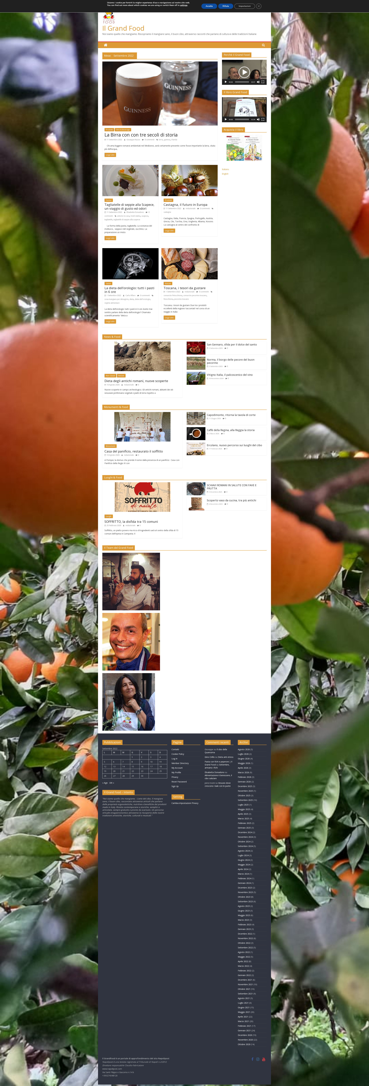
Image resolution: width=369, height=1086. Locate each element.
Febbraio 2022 (244, 970)
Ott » (111, 782)
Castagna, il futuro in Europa (185, 204)
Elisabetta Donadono (135, 212)
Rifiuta (226, 6)
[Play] (225, 82)
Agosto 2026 (244, 749)
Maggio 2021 (244, 1012)
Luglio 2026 (243, 754)
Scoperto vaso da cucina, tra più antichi (231, 500)
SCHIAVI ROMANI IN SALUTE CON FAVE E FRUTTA (231, 486)
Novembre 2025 (245, 790)
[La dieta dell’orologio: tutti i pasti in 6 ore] (130, 249)
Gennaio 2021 (244, 1030)
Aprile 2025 (243, 814)
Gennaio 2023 (244, 929)
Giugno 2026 (244, 758)
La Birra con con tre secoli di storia (141, 135)
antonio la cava (123, 216)
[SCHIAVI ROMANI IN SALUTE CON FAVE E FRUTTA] (196, 484)
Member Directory (180, 763)
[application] (244, 72)
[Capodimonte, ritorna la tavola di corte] (196, 413)
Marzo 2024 (243, 873)
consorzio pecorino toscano (195, 295)
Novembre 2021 (245, 984)
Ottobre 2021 (244, 989)
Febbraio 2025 (244, 823)
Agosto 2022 (244, 952)
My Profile (176, 772)
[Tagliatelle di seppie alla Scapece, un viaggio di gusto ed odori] (130, 166)
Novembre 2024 (245, 837)
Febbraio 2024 (244, 878)
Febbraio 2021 (244, 1026)
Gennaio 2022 (244, 975)
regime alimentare (112, 303)
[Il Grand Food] (105, 45)
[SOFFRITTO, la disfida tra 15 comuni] (142, 484)
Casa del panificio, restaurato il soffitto (134, 451)
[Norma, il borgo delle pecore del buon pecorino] (196, 358)
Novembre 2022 (245, 938)
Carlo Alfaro (131, 295)
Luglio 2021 (243, 1002)
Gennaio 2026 (244, 781)
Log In (174, 758)
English (225, 173)
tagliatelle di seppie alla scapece (127, 219)
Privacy (175, 777)
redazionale (191, 208)
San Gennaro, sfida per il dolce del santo (232, 344)
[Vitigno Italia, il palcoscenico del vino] (196, 373)
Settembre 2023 (245, 901)
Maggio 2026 (244, 763)
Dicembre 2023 (245, 887)
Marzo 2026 (243, 772)
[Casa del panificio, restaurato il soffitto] (142, 413)
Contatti (175, 749)
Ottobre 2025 (244, 795)
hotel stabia (135, 216)
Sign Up (175, 786)
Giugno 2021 (244, 1007)
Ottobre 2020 (244, 1044)
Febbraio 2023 (244, 924)
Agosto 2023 (244, 906)
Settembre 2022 (245, 947)
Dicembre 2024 (245, 832)
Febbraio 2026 (244, 777)
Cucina (108, 200)
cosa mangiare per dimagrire (116, 299)
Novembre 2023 (245, 892)
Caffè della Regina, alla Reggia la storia (231, 430)
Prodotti (109, 129)
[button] (244, 72)
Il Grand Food (123, 28)
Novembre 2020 (245, 1039)
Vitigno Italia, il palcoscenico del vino (230, 374)
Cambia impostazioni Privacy (185, 803)
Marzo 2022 (243, 966)
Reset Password (179, 781)
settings (183, 5)
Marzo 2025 (243, 818)
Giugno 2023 (244, 910)
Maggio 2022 (244, 956)
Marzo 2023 (243, 920)
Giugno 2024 (244, 860)
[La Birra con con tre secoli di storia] (160, 63)
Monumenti (110, 446)
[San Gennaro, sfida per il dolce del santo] (196, 343)
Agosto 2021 (244, 998)
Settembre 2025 (245, 800)
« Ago (105, 782)
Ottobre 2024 (244, 841)
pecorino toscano (181, 299)
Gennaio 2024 (244, 883)
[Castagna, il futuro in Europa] (189, 166)
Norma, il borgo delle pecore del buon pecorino (230, 361)
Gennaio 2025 (244, 827)
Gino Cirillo (210, 757)
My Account (177, 767)
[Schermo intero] (262, 82)
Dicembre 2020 (245, 1035)
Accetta (209, 6)
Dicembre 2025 (245, 786)
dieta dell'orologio (142, 299)
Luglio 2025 (243, 804)
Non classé (110, 375)
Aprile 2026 (243, 767)
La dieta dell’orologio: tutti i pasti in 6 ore (129, 290)
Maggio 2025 (244, 809)
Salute (108, 283)
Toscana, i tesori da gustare (185, 288)
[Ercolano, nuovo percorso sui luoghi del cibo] (196, 444)
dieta (132, 299)
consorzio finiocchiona (173, 295)
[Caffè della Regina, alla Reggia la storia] (196, 428)
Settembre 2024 (245, 846)
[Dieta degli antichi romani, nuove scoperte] (142, 343)
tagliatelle (108, 219)
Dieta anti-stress (225, 757)
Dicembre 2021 (245, 979)
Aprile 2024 (243, 869)
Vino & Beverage (123, 129)
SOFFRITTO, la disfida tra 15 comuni (131, 521)
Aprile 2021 (243, 1016)
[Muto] (258, 82)
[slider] (242, 82)
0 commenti (149, 139)
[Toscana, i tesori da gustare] (189, 249)
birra (161, 139)
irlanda (174, 139)
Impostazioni (245, 6)
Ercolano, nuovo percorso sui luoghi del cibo (234, 445)
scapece (145, 216)
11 (160, 761)
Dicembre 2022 (245, 933)
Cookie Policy (178, 754)
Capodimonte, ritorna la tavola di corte (231, 415)
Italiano (225, 169)
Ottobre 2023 (244, 896)
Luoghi (108, 516)
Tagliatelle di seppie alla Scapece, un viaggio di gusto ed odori (129, 206)
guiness (167, 139)
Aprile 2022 (243, 961)
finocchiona (168, 299)
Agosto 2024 (244, 850)
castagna (167, 212)
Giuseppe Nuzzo (134, 139)
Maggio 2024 (244, 864)
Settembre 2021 (245, 993)
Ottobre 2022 (244, 943)
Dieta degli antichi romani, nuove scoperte (136, 381)
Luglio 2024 (243, 855)
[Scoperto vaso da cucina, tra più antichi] (196, 499)
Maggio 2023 (244, 915)
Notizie (168, 283)
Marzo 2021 (243, 1021)
